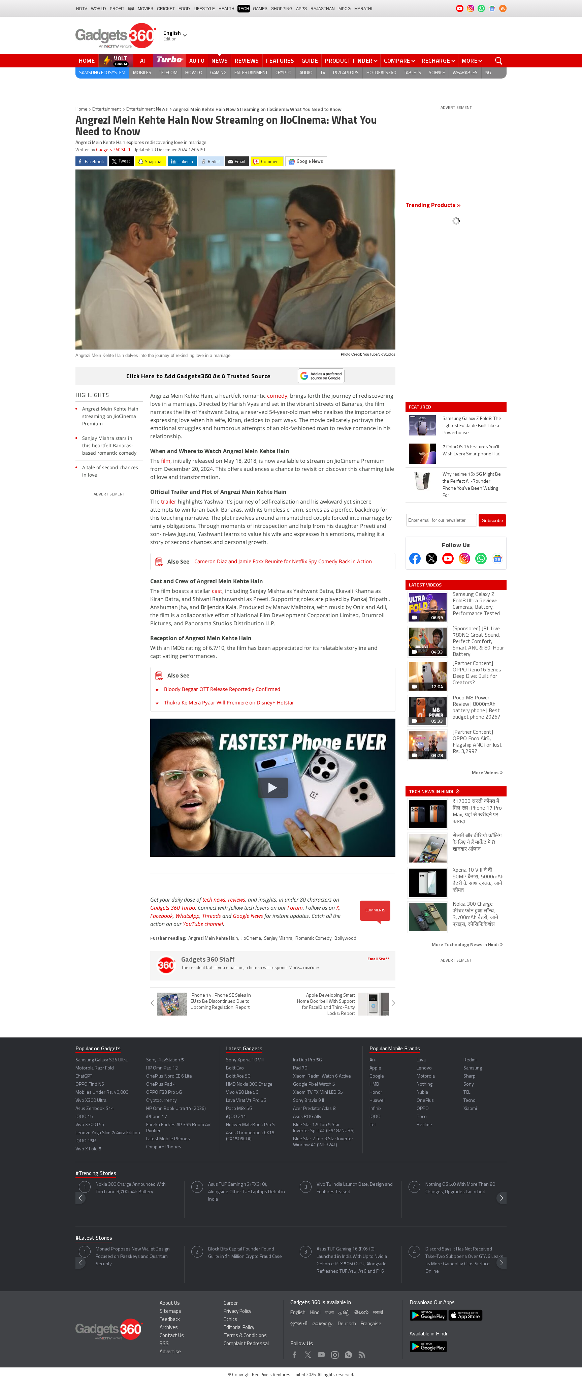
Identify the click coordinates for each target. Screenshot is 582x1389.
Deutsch (347, 1324)
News (220, 60)
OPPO (423, 1108)
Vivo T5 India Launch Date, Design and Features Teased (355, 1188)
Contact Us (172, 1335)
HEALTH (226, 8)
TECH (243, 8)
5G (488, 73)
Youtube (321, 1353)
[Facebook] (415, 558)
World (98, 8)
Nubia (422, 1092)
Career (231, 1303)
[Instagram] (464, 558)
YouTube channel (203, 924)
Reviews (247, 60)
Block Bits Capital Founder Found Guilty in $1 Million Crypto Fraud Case (245, 1253)
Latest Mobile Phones (168, 1139)
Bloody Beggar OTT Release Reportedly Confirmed (222, 689)
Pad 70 (300, 1068)
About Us (170, 1303)
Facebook (161, 915)
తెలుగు (361, 1312)
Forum (295, 907)
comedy (277, 395)
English (297, 1313)
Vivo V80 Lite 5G (242, 1092)
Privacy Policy (237, 1311)
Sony (468, 1084)
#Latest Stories (93, 1238)
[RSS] (503, 8)
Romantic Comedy (313, 938)
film (165, 460)
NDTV (81, 8)
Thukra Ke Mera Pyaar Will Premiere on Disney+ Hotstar (229, 702)
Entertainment (251, 73)
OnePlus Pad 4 (161, 1084)
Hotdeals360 (381, 73)
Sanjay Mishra (278, 938)
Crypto (284, 73)
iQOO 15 (84, 1116)
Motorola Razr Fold (94, 1068)
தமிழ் (344, 1313)
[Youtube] (448, 558)
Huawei (377, 1100)
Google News (248, 915)
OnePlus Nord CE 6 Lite (169, 1076)
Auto (197, 60)
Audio (306, 73)
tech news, (215, 899)
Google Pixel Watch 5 (314, 1084)
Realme (424, 1124)
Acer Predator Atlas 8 (314, 1108)
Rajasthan (323, 8)
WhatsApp (187, 915)
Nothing (424, 1084)
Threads (211, 915)
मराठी (378, 1313)
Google (376, 1076)
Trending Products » (433, 206)
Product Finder (349, 60)
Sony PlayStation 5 (165, 1060)
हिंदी (131, 8)
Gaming (218, 73)
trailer (168, 501)
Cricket (166, 8)
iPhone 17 (156, 1116)
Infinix (375, 1108)
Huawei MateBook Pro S (250, 1124)
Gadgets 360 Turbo (172, 907)
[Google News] (497, 558)
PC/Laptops (346, 73)
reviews (236, 899)
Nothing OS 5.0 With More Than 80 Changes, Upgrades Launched (460, 1188)
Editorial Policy (239, 1327)
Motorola (426, 1076)
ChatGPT (83, 1076)
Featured (420, 406)
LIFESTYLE (204, 8)
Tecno (469, 1100)
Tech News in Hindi (431, 791)
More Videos (485, 772)
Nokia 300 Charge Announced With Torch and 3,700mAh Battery (131, 1188)
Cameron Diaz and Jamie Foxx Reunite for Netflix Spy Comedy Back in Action (283, 561)
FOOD (184, 8)
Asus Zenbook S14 (94, 1108)
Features (280, 60)
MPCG (344, 8)
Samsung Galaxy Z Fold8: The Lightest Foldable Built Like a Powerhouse (472, 425)
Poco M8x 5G (239, 1108)
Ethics (230, 1319)
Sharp (469, 1076)
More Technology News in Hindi (465, 944)
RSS (164, 1344)
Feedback (170, 1319)
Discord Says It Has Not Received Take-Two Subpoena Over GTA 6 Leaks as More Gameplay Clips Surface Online (464, 1260)
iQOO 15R (85, 1141)
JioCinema (251, 938)
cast (217, 591)
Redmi (470, 1060)
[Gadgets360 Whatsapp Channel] (481, 558)
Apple (375, 1068)
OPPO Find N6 (89, 1084)
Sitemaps (170, 1311)
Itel (372, 1124)
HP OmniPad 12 (162, 1068)
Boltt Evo (235, 1068)
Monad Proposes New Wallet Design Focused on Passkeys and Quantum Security (133, 1257)
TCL (466, 1092)
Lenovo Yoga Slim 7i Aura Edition (107, 1133)
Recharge (436, 60)
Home (87, 60)
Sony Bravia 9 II (308, 1100)
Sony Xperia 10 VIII (245, 1060)
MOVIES (145, 8)
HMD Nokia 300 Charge (249, 1084)
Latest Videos (425, 584)
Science (437, 73)
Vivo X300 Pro (89, 1124)
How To (193, 73)
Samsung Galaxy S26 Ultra (101, 1060)
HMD (374, 1084)
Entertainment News (147, 109)
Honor (375, 1092)
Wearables (465, 73)
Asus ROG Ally (307, 1116)
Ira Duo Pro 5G (307, 1060)
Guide (309, 60)
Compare (397, 60)
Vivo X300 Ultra (90, 1100)
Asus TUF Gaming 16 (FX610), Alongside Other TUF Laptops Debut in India (246, 1192)
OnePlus (425, 1100)
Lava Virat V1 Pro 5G (246, 1100)
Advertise (170, 1352)
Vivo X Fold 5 (88, 1149)
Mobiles (142, 73)
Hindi (315, 1313)
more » (311, 968)
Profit (117, 8)
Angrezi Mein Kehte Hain (213, 938)
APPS (301, 8)
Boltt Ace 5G (238, 1076)
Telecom (168, 73)
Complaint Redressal (246, 1344)
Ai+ (372, 1060)
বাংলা (329, 1313)
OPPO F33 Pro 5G (164, 1092)
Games (260, 8)
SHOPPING (281, 8)
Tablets (412, 73)
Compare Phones (163, 1147)
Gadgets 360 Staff (113, 150)
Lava (421, 1060)
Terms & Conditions (245, 1335)
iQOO (375, 1116)
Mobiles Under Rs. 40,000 (101, 1092)
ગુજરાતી (299, 1324)
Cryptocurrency (161, 1100)
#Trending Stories (95, 1173)
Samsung (472, 1068)
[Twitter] (431, 558)
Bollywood (345, 938)
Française (371, 1324)
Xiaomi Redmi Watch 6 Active (322, 1076)
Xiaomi (470, 1108)
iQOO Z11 (236, 1116)
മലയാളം (322, 1324)
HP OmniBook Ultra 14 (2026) (176, 1108)
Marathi (363, 8)
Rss (361, 1353)
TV (322, 73)
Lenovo (424, 1068)
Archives (169, 1327)
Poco (422, 1116)
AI (143, 60)
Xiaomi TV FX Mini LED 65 (318, 1092)
